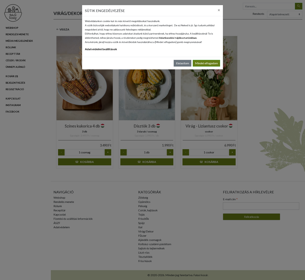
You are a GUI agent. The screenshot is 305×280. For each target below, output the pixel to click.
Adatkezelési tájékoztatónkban (178, 37)
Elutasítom (182, 63)
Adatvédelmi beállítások (101, 49)
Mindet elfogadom (206, 63)
